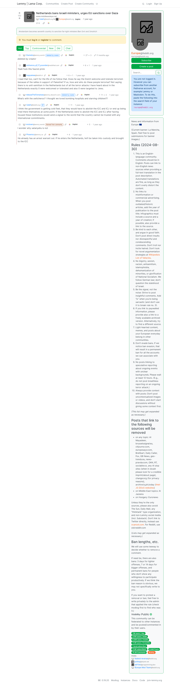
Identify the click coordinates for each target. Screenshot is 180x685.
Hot (20, 48)
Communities (52, 3)
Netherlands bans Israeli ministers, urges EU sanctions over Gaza (77, 13)
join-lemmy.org (154, 680)
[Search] (143, 3)
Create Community (84, 3)
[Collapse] (20, 55)
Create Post (67, 3)
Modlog (151, 652)
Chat (68, 48)
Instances (125, 680)
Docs (134, 680)
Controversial (39, 48)
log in (34, 40)
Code (142, 680)
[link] (44, 23)
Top (27, 48)
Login (149, 3)
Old (58, 48)
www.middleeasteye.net (46, 16)
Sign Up (158, 3)
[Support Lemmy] (97, 3)
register (45, 40)
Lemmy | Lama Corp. (30, 3)
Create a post (146, 66)
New (51, 48)
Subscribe (146, 60)
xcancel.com (137, 524)
